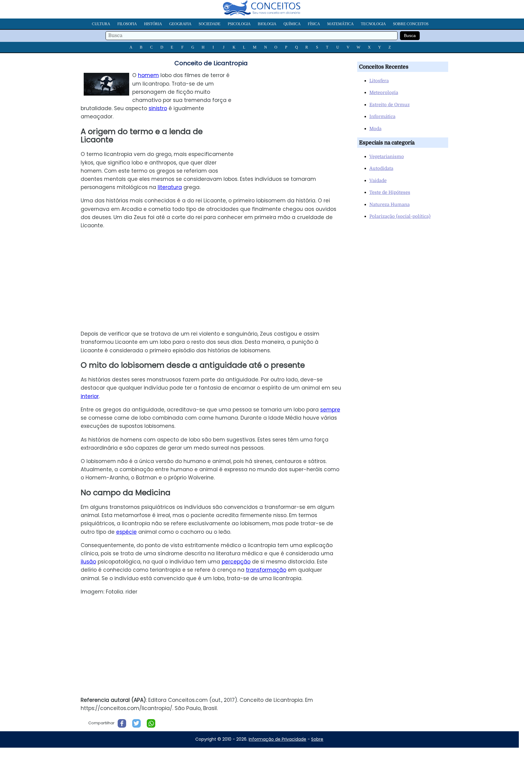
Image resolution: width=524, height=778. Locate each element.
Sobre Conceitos (410, 24)
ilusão (88, 561)
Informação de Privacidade (277, 739)
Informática (382, 116)
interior (90, 396)
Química (292, 24)
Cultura (101, 24)
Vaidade (378, 180)
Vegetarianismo (386, 156)
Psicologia (239, 24)
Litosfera (379, 80)
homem (148, 75)
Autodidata (381, 168)
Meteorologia (383, 92)
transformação (266, 569)
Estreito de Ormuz (389, 104)
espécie (126, 532)
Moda (375, 128)
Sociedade (209, 24)
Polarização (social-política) (400, 216)
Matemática (340, 24)
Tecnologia (373, 24)
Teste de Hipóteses (389, 192)
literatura (170, 187)
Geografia (180, 24)
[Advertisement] (295, 113)
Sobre (317, 739)
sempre (330, 409)
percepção (236, 561)
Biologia (267, 24)
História (153, 24)
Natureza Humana (389, 204)
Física (314, 24)
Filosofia (127, 24)
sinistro (158, 108)
